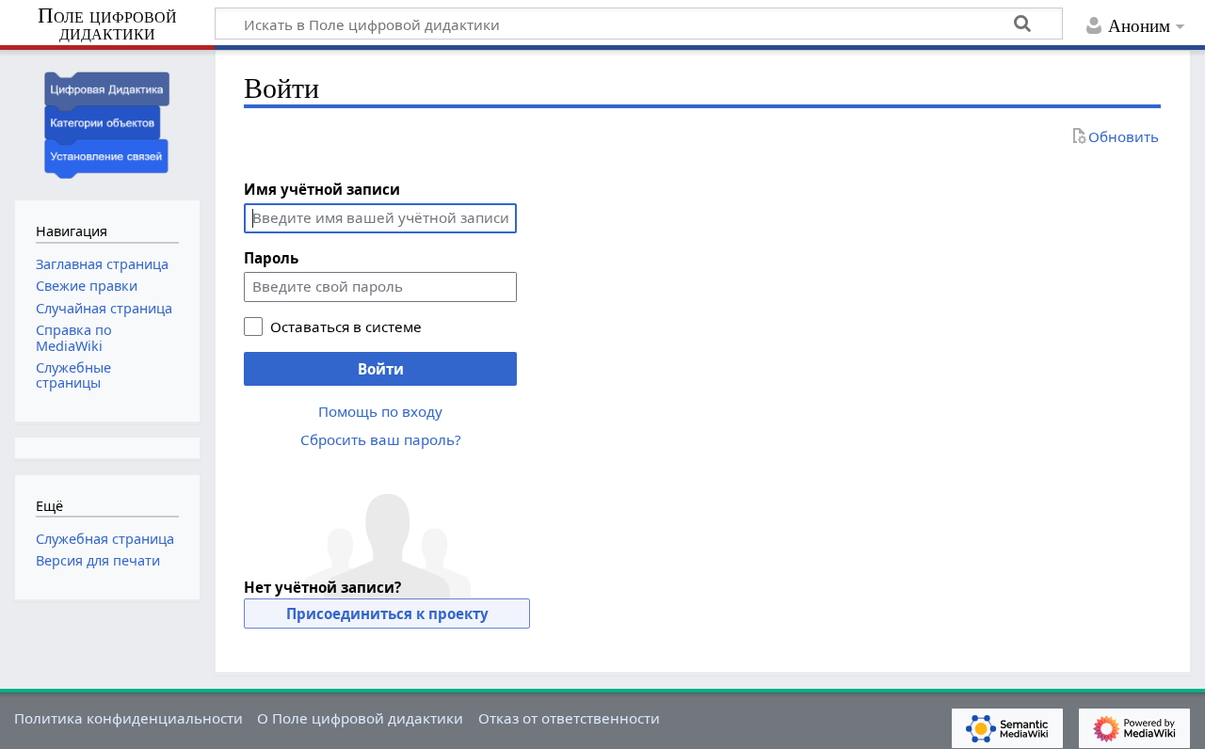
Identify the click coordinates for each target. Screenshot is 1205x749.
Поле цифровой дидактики (107, 25)
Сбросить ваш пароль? (380, 439)
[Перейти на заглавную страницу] (107, 122)
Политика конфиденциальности (128, 718)
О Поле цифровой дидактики (360, 718)
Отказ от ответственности (569, 718)
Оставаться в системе (346, 326)
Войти (381, 368)
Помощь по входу (380, 411)
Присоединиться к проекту (387, 613)
